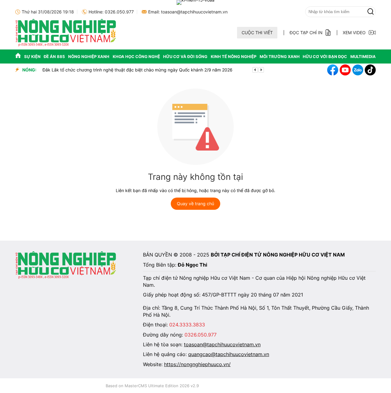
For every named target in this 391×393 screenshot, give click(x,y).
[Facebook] (332, 69)
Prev (255, 70)
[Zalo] (357, 69)
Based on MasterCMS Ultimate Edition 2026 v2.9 (152, 385)
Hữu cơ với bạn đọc (325, 56)
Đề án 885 (54, 56)
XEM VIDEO (354, 32)
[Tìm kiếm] (370, 12)
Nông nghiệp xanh (88, 56)
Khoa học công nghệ (136, 56)
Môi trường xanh (280, 56)
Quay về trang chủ (195, 203)
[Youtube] (345, 69)
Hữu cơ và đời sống (185, 56)
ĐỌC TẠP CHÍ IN (306, 32)
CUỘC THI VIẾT (257, 32)
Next (261, 70)
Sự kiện (32, 56)
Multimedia (363, 56)
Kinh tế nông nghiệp (233, 56)
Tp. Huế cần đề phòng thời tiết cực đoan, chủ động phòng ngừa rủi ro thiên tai (186, 69)
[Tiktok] (370, 69)
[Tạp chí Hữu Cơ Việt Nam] (65, 44)
